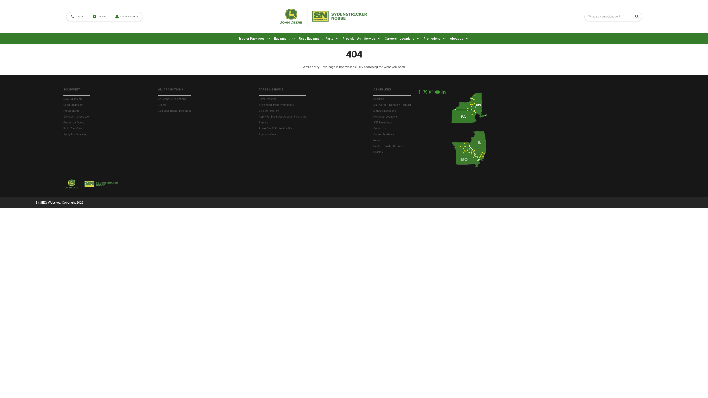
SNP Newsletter (382, 122)
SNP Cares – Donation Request (392, 104)
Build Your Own (72, 128)
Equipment (281, 38)
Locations (407, 38)
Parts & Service (271, 89)
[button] (77, 16)
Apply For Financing (75, 134)
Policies (378, 151)
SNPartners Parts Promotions (276, 104)
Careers (391, 38)
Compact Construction (76, 116)
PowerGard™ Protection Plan (276, 128)
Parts (329, 38)
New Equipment (72, 98)
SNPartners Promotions (172, 98)
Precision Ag (352, 38)
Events (162, 104)
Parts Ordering (268, 98)
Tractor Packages (251, 38)
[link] (127, 16)
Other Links (382, 89)
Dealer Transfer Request (388, 146)
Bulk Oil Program (269, 110)
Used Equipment (310, 38)
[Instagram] (431, 92)
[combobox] (613, 16)
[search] (637, 16)
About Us (456, 38)
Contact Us (380, 128)
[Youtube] (437, 92)
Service (369, 38)
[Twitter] (425, 92)
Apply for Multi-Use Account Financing (282, 116)
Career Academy (383, 134)
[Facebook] (419, 92)
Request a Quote (73, 122)
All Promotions (170, 89)
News (376, 140)
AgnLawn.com (267, 134)
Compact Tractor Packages (174, 110)
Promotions (432, 38)
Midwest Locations (384, 110)
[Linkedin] (443, 92)
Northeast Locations (385, 116)
